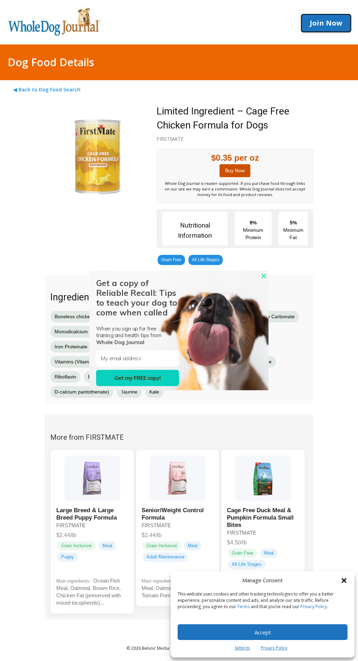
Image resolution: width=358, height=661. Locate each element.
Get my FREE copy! (137, 378)
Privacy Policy (313, 607)
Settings (242, 648)
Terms (243, 607)
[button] (344, 580)
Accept (263, 632)
